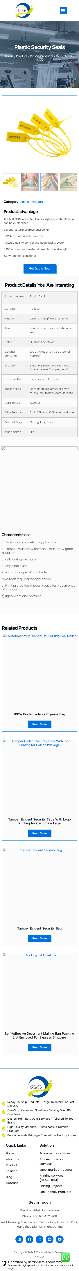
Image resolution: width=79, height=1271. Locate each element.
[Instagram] (39, 1239)
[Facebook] (29, 1239)
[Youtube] (60, 1239)
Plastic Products (41, 56)
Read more (39, 724)
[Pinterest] (49, 1239)
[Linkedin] (19, 1239)
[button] (63, 10)
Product (22, 56)
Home (9, 56)
